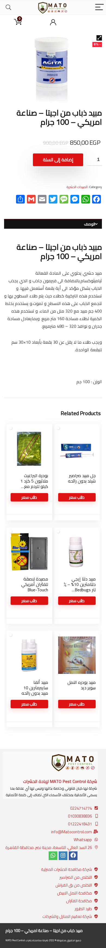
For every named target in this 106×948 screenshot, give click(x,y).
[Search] (8, 7)
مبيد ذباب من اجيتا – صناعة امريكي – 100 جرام (44, 930)
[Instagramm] (63, 855)
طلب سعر (77, 497)
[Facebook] (73, 855)
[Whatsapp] (53, 855)
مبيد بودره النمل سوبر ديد (81, 685)
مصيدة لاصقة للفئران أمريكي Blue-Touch (34, 584)
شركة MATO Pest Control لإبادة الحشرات (60, 781)
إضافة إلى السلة (58, 159)
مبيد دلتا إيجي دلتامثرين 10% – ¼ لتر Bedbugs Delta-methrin (80, 587)
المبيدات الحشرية (77, 187)
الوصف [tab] (89, 224)
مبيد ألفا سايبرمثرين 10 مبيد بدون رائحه (34, 687)
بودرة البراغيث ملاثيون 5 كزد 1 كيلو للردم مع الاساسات (34, 483)
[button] (99, 38)
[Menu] (99, 7)
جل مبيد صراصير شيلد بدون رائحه (82, 478)
